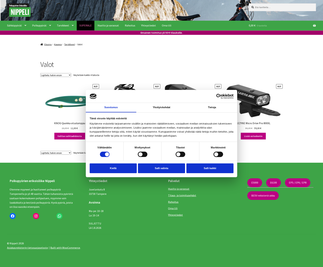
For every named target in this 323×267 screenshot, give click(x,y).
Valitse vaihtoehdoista (70, 136)
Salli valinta (161, 168)
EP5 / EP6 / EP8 (298, 182)
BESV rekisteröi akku (263, 195)
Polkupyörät (39, 25)
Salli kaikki (210, 168)
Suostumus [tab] (111, 107)
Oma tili (166, 25)
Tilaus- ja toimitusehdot (182, 195)
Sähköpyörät (14, 25)
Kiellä (113, 168)
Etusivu (48, 44)
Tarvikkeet (63, 25)
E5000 (254, 182)
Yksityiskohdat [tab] (161, 107)
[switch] (142, 154)
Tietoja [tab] (212, 107)
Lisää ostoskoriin (253, 136)
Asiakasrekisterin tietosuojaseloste (27, 247)
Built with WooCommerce (65, 247)
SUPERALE (85, 25)
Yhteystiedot (148, 25)
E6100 (273, 182)
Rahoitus (130, 25)
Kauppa (58, 44)
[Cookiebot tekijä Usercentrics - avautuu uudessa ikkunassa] (219, 96)
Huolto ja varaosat (108, 25)
